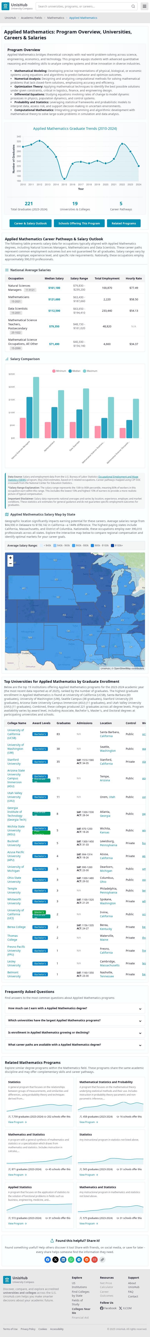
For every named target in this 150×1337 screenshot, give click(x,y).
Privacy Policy (28, 1329)
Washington (108, 751)
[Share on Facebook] (48, 1260)
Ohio (103, 882)
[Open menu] (144, 6)
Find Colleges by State (80, 1293)
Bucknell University (14, 843)
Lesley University (14, 963)
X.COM (127, 1308)
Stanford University (14, 761)
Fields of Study (77, 1302)
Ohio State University (14, 880)
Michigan (106, 871)
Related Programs (124, 223)
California (106, 736)
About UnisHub (133, 1285)
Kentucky (106, 929)
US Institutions (79, 1285)
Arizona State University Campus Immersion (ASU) (16, 778)
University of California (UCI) (15, 914)
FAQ (130, 1292)
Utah (112, 797)
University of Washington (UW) (15, 748)
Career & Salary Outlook (30, 223)
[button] (10, 558)
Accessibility (56, 1329)
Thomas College (12, 937)
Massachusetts (110, 965)
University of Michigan (15, 869)
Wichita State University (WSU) (16, 830)
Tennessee (107, 976)
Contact (133, 1296)
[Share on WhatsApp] (71, 1260)
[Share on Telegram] (79, 1260)
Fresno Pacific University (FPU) (16, 950)
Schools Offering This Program (79, 223)
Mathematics (55, 18)
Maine (104, 939)
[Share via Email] (94, 1260)
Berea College (16, 927)
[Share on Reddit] (87, 1260)
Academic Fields (31, 18)
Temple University (14, 890)
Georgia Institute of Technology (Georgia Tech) (16, 813)
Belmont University (14, 974)
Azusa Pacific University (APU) (15, 856)
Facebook (110, 1308)
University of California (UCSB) (15, 734)
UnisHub (10, 18)
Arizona (105, 780)
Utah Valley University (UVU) (14, 797)
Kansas (104, 832)
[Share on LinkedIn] (63, 1260)
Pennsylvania (108, 845)
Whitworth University (14, 901)
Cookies (42, 1329)
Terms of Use (10, 1329)
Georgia (105, 816)
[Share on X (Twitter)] (55, 1260)
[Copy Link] (102, 1260)
